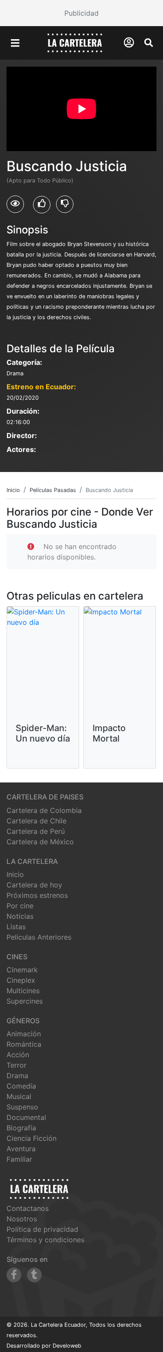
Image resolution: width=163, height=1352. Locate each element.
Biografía (21, 1127)
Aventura (21, 1148)
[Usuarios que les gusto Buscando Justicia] (41, 204)
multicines (23, 990)
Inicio (15, 874)
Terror (17, 1065)
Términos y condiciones (45, 1239)
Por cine (20, 905)
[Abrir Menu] (15, 43)
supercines (25, 1001)
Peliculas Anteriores (39, 937)
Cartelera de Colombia (44, 810)
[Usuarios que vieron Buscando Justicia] (15, 204)
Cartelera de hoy (34, 884)
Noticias (20, 916)
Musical (19, 1096)
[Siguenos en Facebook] (14, 1275)
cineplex (21, 980)
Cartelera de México (40, 841)
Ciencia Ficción (32, 1138)
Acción (18, 1054)
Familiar (19, 1159)
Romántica (24, 1044)
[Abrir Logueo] (129, 42)
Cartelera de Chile (37, 820)
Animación (24, 1033)
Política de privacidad (42, 1229)
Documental (26, 1117)
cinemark (22, 969)
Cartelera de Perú (36, 831)
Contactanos (28, 1208)
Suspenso (22, 1107)
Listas (16, 926)
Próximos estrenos (37, 895)
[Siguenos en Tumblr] (34, 1275)
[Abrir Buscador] (148, 42)
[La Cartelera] (74, 42)
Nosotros (22, 1218)
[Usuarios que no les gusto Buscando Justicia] (64, 204)
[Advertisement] (81, 13)
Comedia (21, 1086)
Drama (17, 1075)
